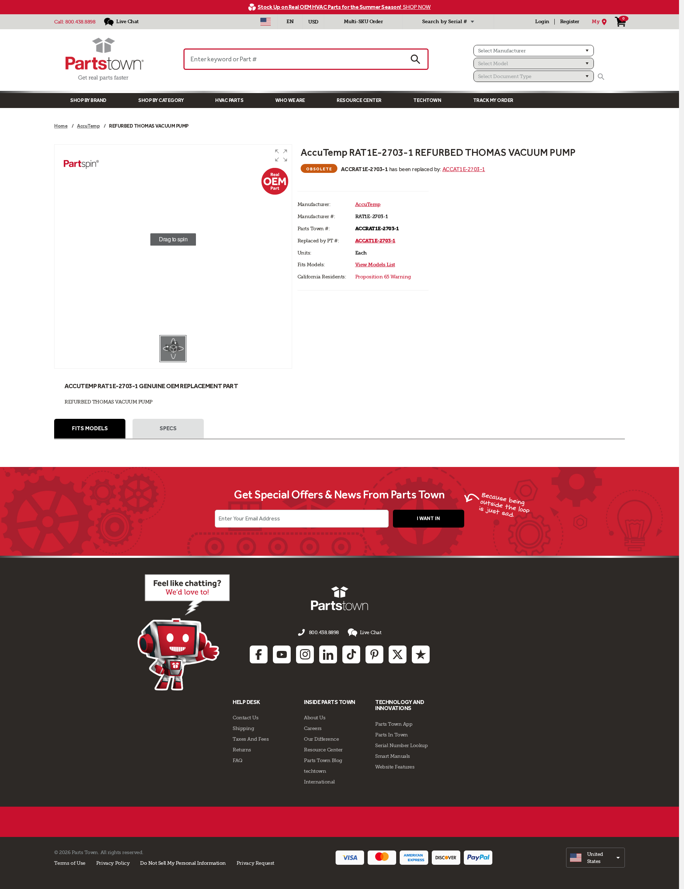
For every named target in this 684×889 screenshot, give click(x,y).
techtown (315, 771)
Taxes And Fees (251, 739)
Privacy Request (255, 863)
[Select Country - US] (265, 21)
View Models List (375, 265)
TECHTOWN (427, 100)
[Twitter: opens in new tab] (397, 654)
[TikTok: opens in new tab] (351, 654)
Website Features (394, 767)
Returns (242, 749)
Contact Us (245, 717)
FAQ (238, 760)
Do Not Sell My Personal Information (183, 863)
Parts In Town (391, 735)
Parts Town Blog (323, 760)
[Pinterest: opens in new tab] (374, 654)
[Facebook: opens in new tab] (259, 654)
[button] (281, 155)
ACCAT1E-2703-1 (463, 169)
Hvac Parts (229, 100)
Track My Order (493, 100)
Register (569, 22)
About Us (314, 717)
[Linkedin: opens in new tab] (328, 654)
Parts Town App (393, 724)
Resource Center (359, 100)
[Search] (601, 76)
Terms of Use (69, 863)
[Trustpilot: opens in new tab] (421, 654)
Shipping (243, 728)
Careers (313, 728)
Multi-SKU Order (363, 22)
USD (313, 22)
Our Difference (321, 739)
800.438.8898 (80, 22)
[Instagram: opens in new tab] (305, 654)
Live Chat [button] (371, 632)
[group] (173, 239)
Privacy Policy (113, 863)
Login (542, 22)
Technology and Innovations (399, 705)
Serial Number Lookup (401, 745)
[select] (595, 858)
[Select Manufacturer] (533, 50)
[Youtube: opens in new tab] (282, 654)
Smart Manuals (392, 756)
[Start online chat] (184, 632)
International (319, 782)
